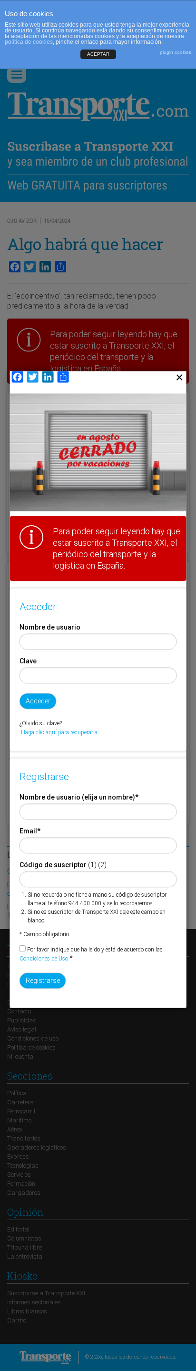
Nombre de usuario (50, 627)
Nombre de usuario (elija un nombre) (79, 797)
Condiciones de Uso (44, 958)
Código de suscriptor (53, 865)
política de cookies (29, 42)
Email (30, 831)
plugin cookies (175, 52)
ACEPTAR (98, 54)
